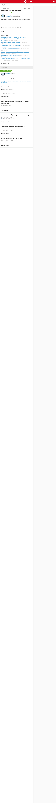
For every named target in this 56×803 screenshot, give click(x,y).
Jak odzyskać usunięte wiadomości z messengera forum (15, 52)
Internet (10, 4)
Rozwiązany (5, 12)
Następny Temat (26, 8)
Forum (5, 4)
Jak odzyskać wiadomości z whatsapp (10, 45)
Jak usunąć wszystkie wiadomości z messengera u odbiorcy (15, 58)
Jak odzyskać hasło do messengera (10, 55)
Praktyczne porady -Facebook (8, 53)
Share (4, 31)
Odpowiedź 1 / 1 (5, 67)
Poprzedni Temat (6, 8)
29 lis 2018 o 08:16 (16, 16)
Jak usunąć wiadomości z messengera (10, 48)
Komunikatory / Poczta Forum (10, 60)
